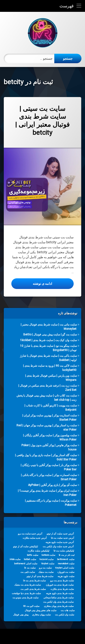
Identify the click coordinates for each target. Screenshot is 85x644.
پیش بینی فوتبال (21, 614)
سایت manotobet (66, 563)
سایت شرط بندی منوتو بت (25, 597)
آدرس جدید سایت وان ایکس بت (58, 546)
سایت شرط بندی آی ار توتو (40, 576)
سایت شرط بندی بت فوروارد (60, 584)
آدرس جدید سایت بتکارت (35, 538)
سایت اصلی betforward (25, 563)
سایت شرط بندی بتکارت (62, 589)
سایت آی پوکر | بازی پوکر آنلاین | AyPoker (52, 485)
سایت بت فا (30, 567)
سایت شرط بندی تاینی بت (33, 589)
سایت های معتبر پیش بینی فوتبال (40, 610)
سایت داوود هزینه (66, 576)
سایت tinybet (47, 563)
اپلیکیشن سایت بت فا (64, 550)
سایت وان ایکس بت (64, 614)
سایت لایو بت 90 (31, 606)
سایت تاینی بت (28, 572)
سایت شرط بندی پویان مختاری (59, 606)
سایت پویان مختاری (41, 614)
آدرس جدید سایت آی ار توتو (60, 533)
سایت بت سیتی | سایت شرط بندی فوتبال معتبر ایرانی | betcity (42, 120)
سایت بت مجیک (46, 572)
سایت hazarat (46, 559)
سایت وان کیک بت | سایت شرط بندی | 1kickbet (48, 340)
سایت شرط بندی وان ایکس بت (58, 601)
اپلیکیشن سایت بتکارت (38, 550)
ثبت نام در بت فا (67, 555)
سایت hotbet (30, 559)
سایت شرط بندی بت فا (34, 580)
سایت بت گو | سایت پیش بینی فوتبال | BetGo (50, 334)
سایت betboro (48, 555)
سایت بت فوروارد (65, 572)
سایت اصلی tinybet (64, 567)
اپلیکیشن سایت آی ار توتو (25, 546)
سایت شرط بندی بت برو (62, 580)
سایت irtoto (15, 559)
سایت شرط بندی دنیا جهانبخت (26, 593)
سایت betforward (65, 559)
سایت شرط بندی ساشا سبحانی (58, 597)
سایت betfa (32, 555)
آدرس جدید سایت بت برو (30, 533)
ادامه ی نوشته (31, 283)
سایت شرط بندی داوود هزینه (60, 593)
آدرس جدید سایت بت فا (62, 538)
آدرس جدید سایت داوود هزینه (60, 542)
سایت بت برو (45, 567)
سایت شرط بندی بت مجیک (27, 584)
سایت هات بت (68, 610)
